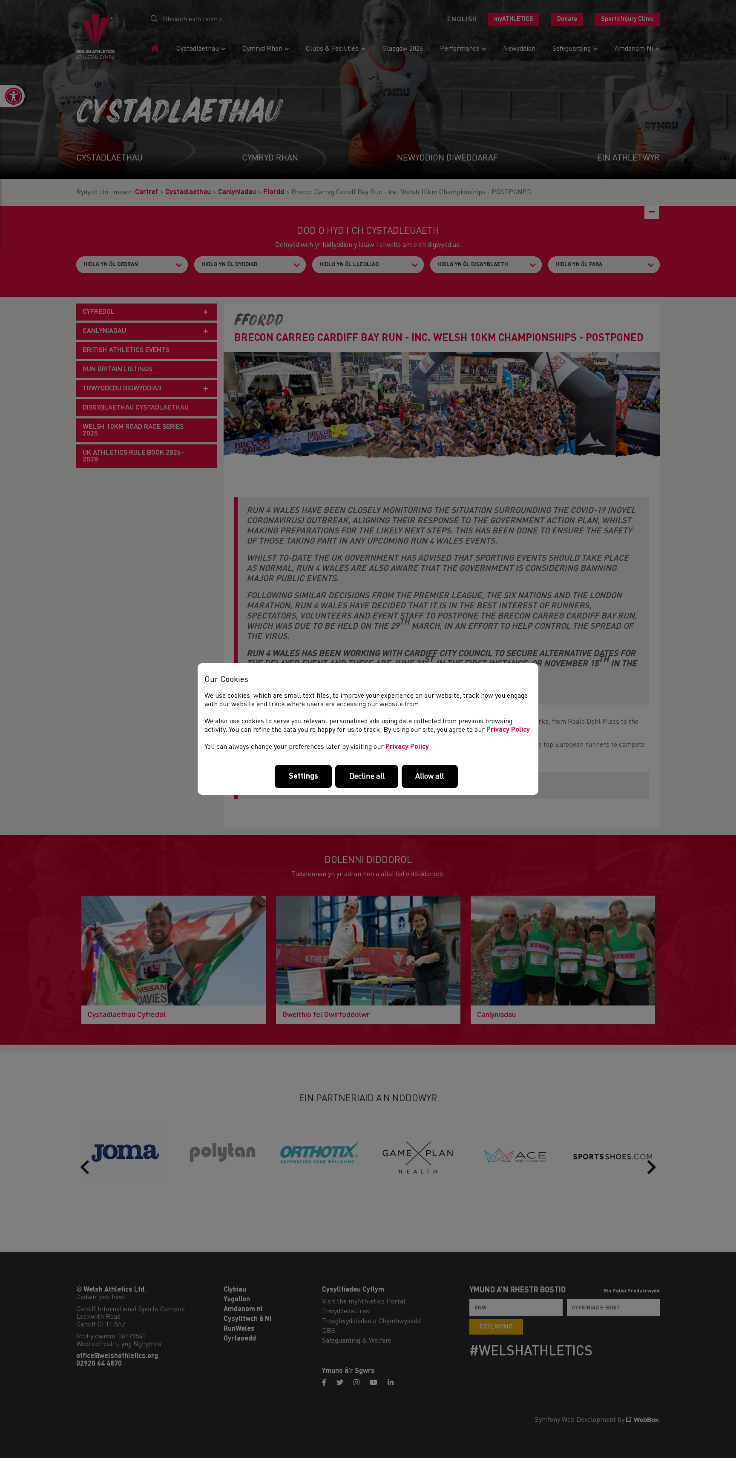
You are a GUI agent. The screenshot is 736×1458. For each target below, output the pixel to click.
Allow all (429, 776)
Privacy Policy (508, 730)
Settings (303, 776)
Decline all (367, 776)
